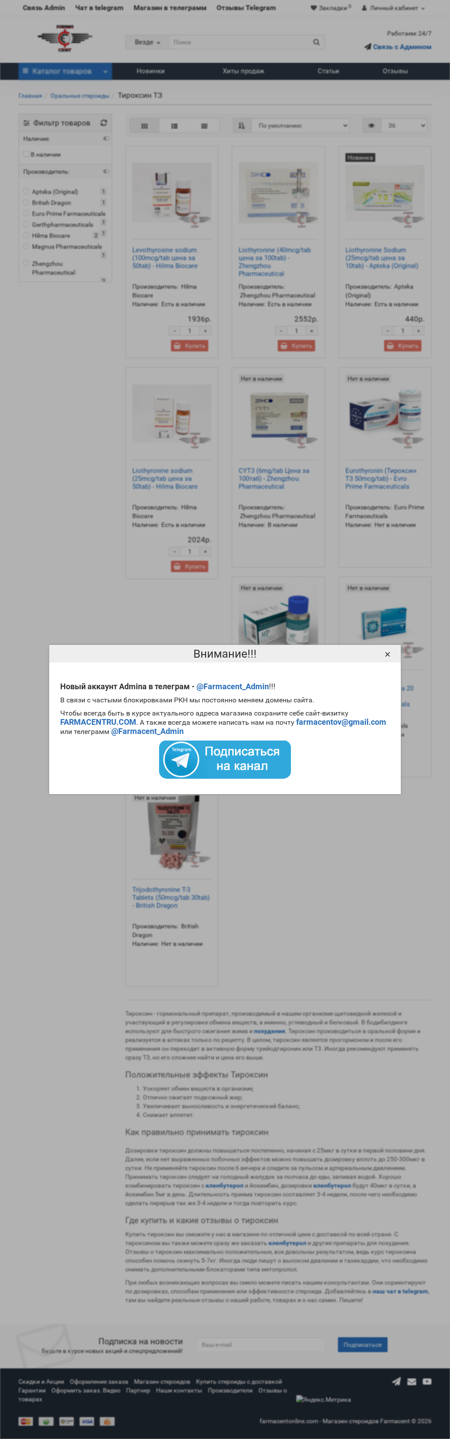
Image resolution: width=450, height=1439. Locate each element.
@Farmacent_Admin (232, 686)
